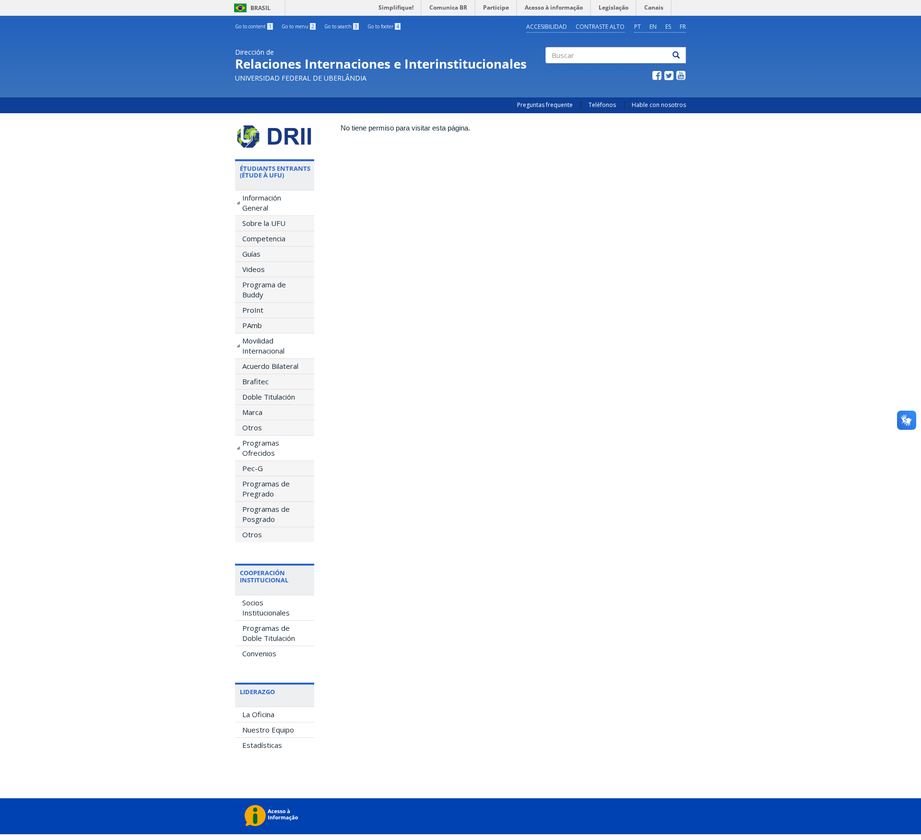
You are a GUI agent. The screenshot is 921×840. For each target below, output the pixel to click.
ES (668, 27)
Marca (252, 412)
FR (683, 27)
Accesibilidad (546, 27)
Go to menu (298, 26)
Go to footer (383, 26)
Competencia (263, 238)
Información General (261, 203)
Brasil (250, 8)
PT (637, 27)
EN (653, 27)
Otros (252, 427)
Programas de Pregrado (266, 488)
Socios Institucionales (266, 607)
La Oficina (258, 714)
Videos (253, 269)
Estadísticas (262, 745)
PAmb (252, 325)
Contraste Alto (600, 27)
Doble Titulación (268, 397)
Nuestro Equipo (268, 729)
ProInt (252, 310)
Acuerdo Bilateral (270, 366)
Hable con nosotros (659, 105)
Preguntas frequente (545, 105)
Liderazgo (257, 691)
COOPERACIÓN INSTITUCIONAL (264, 576)
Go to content (253, 26)
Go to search (340, 26)
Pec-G (252, 468)
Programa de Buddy (264, 289)
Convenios (259, 653)
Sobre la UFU (263, 223)
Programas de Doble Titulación (268, 633)
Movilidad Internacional (263, 345)
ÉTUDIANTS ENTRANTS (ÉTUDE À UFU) (275, 171)
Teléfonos (602, 105)
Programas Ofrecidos (260, 448)
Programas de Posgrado (266, 514)
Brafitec (255, 381)
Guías (251, 254)
